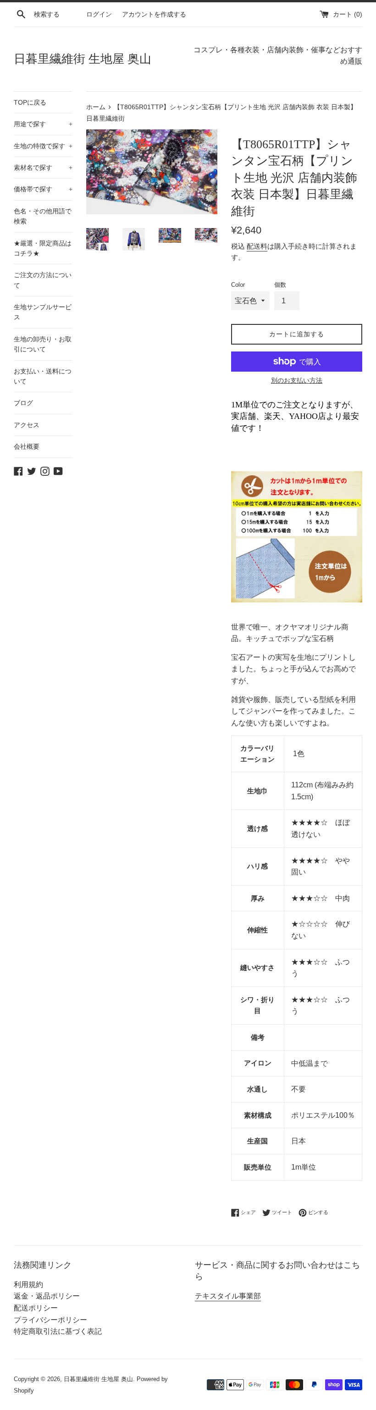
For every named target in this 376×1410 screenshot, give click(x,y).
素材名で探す (43, 167)
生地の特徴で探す (43, 146)
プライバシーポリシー (50, 1320)
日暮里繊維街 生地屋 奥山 (82, 59)
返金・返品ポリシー (47, 1296)
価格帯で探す (43, 189)
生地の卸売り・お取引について (43, 344)
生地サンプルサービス (43, 312)
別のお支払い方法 (296, 380)
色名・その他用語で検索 (43, 216)
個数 (280, 284)
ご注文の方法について (43, 280)
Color (238, 284)
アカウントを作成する (154, 14)
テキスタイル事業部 (228, 1296)
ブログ (23, 403)
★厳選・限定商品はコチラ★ (43, 248)
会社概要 (26, 446)
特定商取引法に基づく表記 (58, 1331)
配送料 (257, 246)
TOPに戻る (30, 102)
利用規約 (28, 1284)
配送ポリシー (36, 1308)
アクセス (26, 425)
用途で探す (43, 124)
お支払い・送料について (43, 376)
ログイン (99, 14)
